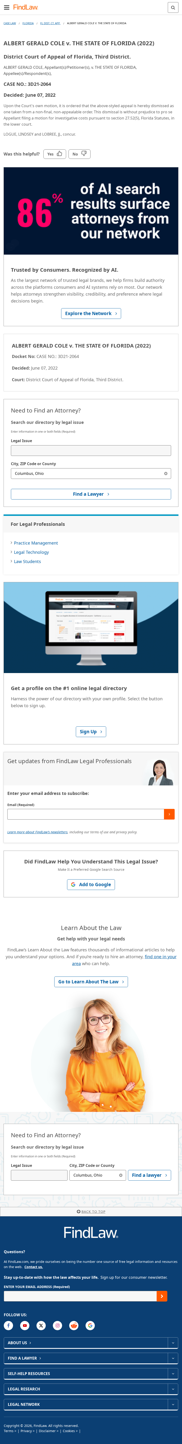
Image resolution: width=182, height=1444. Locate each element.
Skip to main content (91, 5)
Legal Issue (21, 440)
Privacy (26, 1431)
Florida (28, 23)
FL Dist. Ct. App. (50, 23)
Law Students (27, 561)
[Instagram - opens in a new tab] (57, 1325)
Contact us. (33, 1267)
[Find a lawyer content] (173, 1358)
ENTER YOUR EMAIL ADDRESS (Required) (37, 1286)
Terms (9, 1431)
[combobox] (91, 450)
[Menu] (6, 7)
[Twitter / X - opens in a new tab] (41, 1325)
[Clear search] (165, 473)
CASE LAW (10, 23)
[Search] (173, 7)
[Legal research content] (173, 1389)
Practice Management (36, 543)
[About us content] (173, 1343)
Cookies (69, 1431)
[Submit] (169, 814)
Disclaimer (47, 1431)
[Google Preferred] (90, 1325)
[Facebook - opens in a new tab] (8, 1325)
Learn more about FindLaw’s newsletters (37, 832)
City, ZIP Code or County (33, 463)
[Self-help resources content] (173, 1373)
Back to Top (93, 1211)
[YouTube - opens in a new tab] (24, 1325)
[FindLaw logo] (27, 7)
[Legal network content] (173, 1404)
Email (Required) (20, 804)
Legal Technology (31, 552)
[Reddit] (73, 1325)
